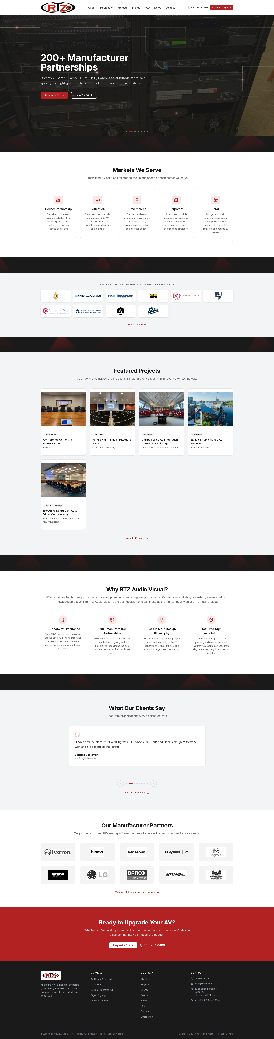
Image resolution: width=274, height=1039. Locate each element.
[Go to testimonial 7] (144, 783)
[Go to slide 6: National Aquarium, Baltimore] (144, 131)
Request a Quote (221, 7)
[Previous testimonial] (120, 783)
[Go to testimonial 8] (147, 783)
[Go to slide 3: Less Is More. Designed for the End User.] (134, 131)
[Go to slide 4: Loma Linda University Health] (138, 131)
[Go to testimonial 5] (139, 783)
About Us (145, 979)
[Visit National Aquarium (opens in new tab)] (88, 296)
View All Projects (135, 538)
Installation (96, 984)
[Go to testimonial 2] (129, 783)
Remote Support (99, 1000)
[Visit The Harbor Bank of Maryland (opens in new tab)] (121, 296)
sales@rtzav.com (203, 983)
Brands (136, 7)
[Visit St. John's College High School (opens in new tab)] (56, 311)
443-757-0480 (199, 7)
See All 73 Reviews (135, 792)
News (157, 7)
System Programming (102, 989)
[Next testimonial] (153, 783)
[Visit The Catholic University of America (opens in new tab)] (218, 296)
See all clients (135, 324)
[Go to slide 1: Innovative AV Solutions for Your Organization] (126, 131)
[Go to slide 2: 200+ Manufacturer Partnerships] (129, 131)
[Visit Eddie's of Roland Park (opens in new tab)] (153, 311)
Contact (170, 7)
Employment (147, 1016)
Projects (122, 7)
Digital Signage (98, 995)
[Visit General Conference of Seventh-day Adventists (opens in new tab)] (121, 311)
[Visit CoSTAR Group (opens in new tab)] (153, 296)
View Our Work (84, 100)
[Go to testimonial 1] (126, 783)
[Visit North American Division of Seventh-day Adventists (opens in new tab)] (88, 311)
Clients (144, 989)
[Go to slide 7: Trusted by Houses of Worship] (147, 131)
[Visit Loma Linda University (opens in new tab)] (186, 296)
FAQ (147, 7)
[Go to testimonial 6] (142, 783)
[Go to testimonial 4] (137, 783)
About (91, 7)
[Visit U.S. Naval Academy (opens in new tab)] (56, 296)
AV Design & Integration (103, 979)
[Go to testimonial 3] (133, 783)
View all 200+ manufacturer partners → (137, 892)
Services (105, 7)
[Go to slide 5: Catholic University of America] (141, 131)
